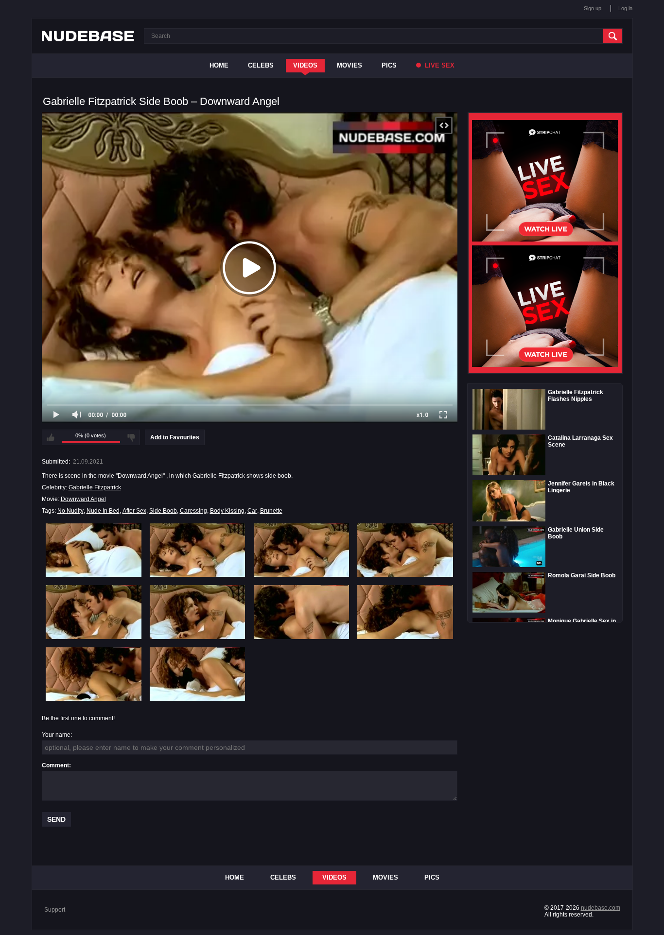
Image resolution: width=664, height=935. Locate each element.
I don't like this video (131, 437)
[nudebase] (88, 36)
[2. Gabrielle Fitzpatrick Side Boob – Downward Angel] (197, 550)
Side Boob (163, 510)
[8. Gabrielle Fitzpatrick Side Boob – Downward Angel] (405, 612)
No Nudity (70, 510)
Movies (349, 65)
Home (219, 65)
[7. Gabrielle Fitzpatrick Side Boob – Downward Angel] (301, 612)
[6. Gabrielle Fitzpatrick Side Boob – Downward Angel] (197, 612)
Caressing (193, 510)
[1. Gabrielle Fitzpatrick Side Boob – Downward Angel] (93, 550)
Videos (305, 65)
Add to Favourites (174, 437)
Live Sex (438, 65)
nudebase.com (600, 907)
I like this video (50, 437)
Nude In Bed (103, 510)
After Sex (134, 510)
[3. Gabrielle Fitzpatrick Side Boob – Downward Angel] (301, 550)
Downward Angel (83, 499)
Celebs (261, 65)
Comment (55, 765)
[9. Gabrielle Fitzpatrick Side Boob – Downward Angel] (93, 674)
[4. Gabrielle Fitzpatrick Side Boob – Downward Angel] (405, 550)
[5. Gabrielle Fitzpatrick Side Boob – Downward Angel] (93, 612)
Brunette (271, 510)
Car (252, 510)
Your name (56, 734)
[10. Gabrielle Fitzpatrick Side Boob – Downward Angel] (197, 674)
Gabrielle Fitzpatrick (95, 487)
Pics (389, 65)
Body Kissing (227, 510)
